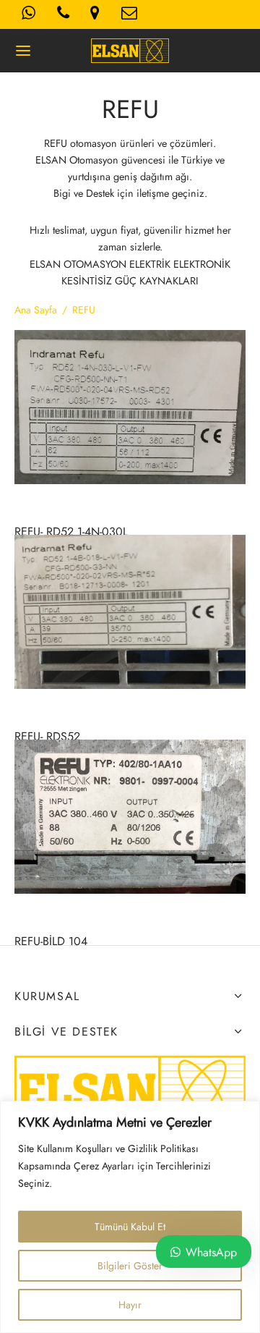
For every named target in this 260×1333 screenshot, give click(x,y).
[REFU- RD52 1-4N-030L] (130, 407)
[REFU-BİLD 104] (130, 817)
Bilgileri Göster (130, 1265)
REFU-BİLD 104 (50, 942)
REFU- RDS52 (47, 736)
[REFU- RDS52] (130, 612)
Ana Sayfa (35, 309)
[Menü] (23, 51)
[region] (130, 1217)
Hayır (130, 1305)
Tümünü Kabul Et (130, 1226)
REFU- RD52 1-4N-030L (71, 531)
